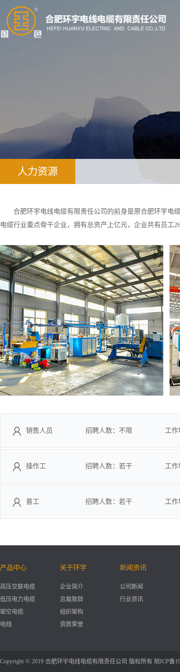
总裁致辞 (71, 599)
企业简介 (71, 586)
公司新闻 (131, 586)
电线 (6, 624)
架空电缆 (11, 611)
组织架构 (71, 611)
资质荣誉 (71, 624)
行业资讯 (131, 599)
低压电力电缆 (17, 599)
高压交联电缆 (17, 586)
